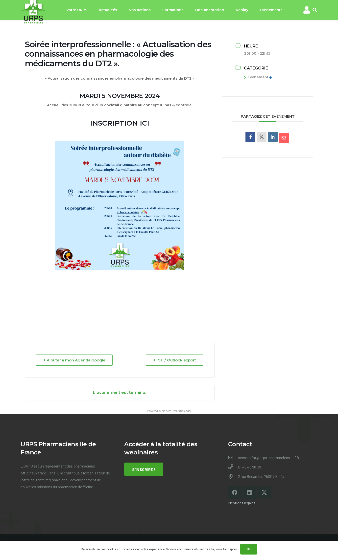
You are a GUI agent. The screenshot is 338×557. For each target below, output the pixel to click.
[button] (315, 10)
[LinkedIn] (273, 137)
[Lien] (306, 9)
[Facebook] (235, 492)
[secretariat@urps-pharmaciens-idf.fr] (233, 457)
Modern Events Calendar (176, 410)
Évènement (258, 77)
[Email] (284, 138)
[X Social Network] (261, 137)
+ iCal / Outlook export (174, 360)
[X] (264, 492)
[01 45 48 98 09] (233, 467)
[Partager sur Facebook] (250, 137)
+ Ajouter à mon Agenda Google (74, 360)
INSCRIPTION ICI (119, 123)
